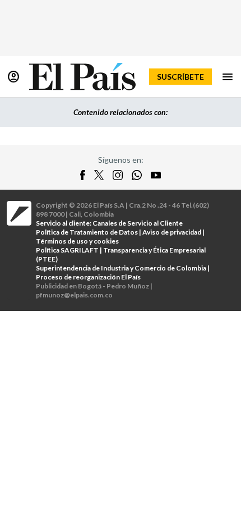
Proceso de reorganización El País (88, 277)
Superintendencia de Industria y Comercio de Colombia (121, 268)
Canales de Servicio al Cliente (137, 223)
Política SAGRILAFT (67, 250)
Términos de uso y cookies (77, 241)
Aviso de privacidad (171, 232)
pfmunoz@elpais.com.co (74, 295)
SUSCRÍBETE (180, 76)
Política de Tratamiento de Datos (87, 232)
